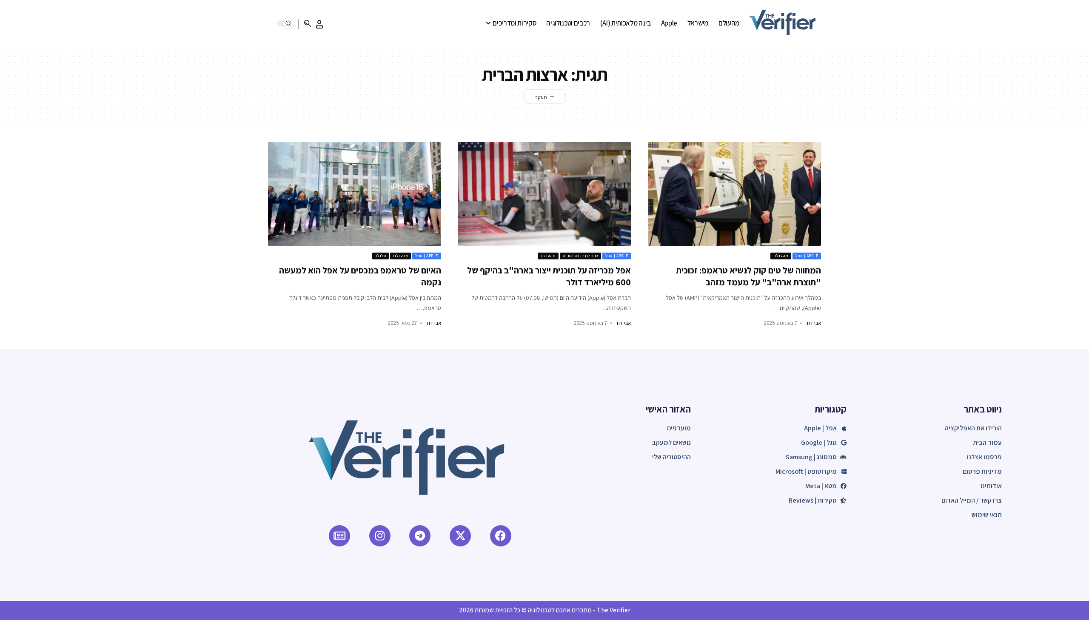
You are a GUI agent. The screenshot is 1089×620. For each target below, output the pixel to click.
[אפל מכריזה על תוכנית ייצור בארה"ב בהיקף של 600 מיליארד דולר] (544, 194)
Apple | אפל (806, 256)
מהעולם (780, 256)
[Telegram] (419, 535)
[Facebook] (500, 535)
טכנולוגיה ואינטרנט (580, 256)
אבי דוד (813, 323)
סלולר (380, 256)
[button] (319, 24)
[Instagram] (380, 535)
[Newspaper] (339, 535)
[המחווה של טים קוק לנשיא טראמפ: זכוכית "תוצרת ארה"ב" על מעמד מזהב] (734, 194)
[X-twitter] (460, 535)
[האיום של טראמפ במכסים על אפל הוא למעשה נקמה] (354, 194)
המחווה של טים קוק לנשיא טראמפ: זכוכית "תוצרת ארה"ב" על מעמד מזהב (748, 275)
